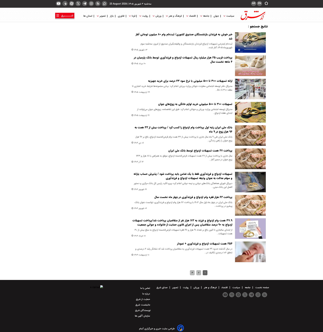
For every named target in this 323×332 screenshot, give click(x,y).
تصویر (102, 16)
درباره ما (146, 294)
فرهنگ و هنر (175, 16)
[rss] (97, 3)
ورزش (158, 16)
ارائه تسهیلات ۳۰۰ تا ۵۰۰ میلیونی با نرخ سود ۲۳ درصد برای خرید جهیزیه (190, 81)
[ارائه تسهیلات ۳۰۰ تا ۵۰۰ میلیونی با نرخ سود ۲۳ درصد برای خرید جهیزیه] (250, 89)
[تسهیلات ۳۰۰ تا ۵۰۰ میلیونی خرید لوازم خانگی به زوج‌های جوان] (250, 112)
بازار (111, 16)
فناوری (121, 16)
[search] (104, 3)
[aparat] (71, 3)
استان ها (88, 16)
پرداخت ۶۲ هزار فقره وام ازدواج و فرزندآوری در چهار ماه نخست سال (193, 197)
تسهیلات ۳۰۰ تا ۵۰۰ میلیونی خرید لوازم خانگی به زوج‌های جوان (195, 104)
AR (253, 3)
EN (259, 3)
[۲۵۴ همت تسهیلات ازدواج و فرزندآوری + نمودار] (250, 251)
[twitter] (78, 3)
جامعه (206, 16)
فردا (133, 16)
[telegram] (84, 3)
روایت (145, 16)
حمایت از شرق (143, 299)
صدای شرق (162, 287)
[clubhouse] (65, 3)
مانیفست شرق (143, 305)
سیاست (230, 16)
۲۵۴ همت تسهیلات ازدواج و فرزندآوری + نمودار (204, 243)
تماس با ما (145, 288)
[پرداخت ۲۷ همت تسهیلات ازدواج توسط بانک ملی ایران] (250, 158)
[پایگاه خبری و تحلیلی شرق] (253, 20)
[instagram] (91, 3)
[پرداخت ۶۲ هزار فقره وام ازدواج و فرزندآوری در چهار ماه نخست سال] (250, 205)
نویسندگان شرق (143, 310)
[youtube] (58, 3)
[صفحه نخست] (265, 3)
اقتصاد (192, 16)
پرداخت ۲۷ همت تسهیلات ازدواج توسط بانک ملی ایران (200, 150)
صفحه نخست (262, 287)
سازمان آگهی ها (143, 316)
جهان (216, 16)
